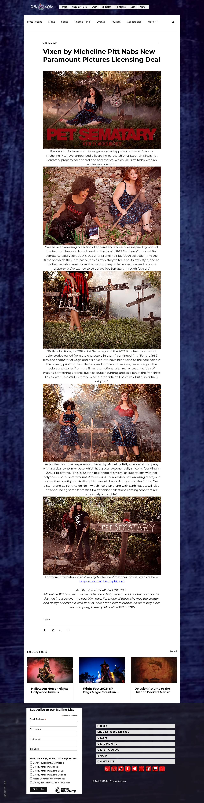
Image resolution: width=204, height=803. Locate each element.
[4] (134, 769)
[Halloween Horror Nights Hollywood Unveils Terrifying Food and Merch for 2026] (50, 670)
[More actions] (159, 43)
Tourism (116, 21)
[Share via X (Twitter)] (52, 630)
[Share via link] (67, 630)
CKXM (102, 738)
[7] (148, 769)
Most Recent (34, 21)
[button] (79, 7)
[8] (155, 769)
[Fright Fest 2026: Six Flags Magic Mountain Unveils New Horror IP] (102, 670)
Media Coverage (113, 732)
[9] (162, 769)
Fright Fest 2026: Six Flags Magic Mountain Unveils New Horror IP (99, 690)
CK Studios (108, 749)
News (47, 619)
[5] (114, 769)
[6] (141, 769)
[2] (107, 769)
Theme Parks (82, 21)
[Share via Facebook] (44, 630)
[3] (128, 769)
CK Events (107, 744)
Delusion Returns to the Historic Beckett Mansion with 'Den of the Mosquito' (153, 690)
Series (64, 21)
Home (102, 726)
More (151, 21)
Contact (106, 761)
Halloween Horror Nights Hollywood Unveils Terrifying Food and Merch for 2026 (50, 690)
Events (101, 21)
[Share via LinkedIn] (60, 630)
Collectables (134, 21)
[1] (121, 769)
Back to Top (5, 789)
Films (51, 21)
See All (173, 651)
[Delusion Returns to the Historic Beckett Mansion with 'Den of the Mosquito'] (154, 670)
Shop (102, 755)
